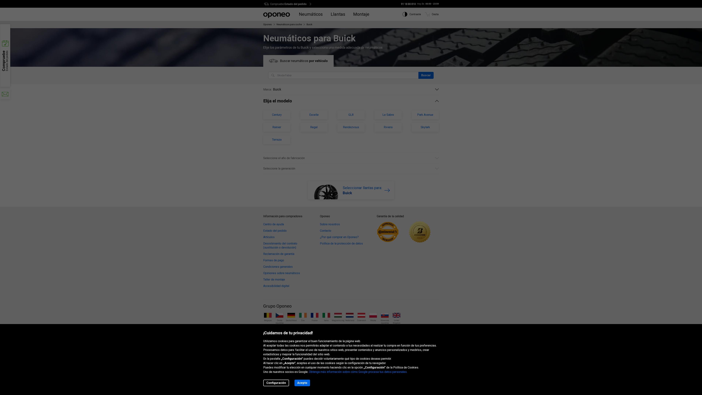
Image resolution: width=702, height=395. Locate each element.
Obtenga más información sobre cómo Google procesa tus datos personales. (358, 372)
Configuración (276, 383)
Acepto (302, 383)
